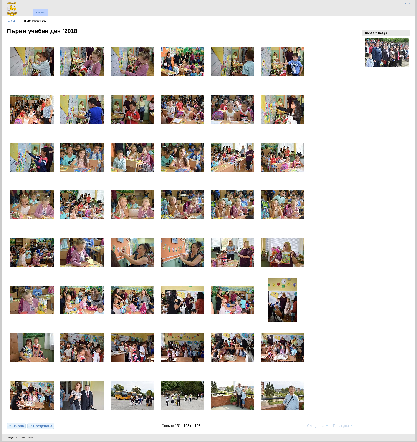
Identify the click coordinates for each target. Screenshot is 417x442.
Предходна (42, 426)
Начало (40, 12)
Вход (407, 3)
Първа (18, 426)
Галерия (12, 20)
